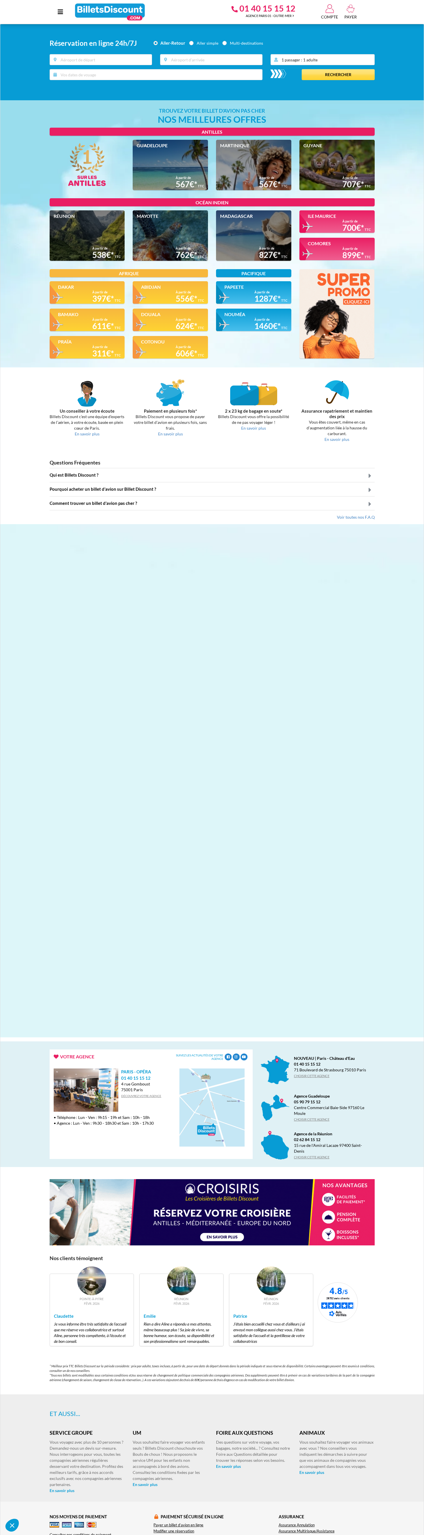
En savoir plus (145, 1484)
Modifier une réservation (173, 1531)
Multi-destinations (246, 43)
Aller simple (207, 43)
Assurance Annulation (297, 1525)
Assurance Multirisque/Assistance (307, 1531)
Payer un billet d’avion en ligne (178, 1525)
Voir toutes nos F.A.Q (356, 517)
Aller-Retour (172, 43)
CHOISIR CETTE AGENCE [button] (311, 1076)
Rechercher (338, 74)
